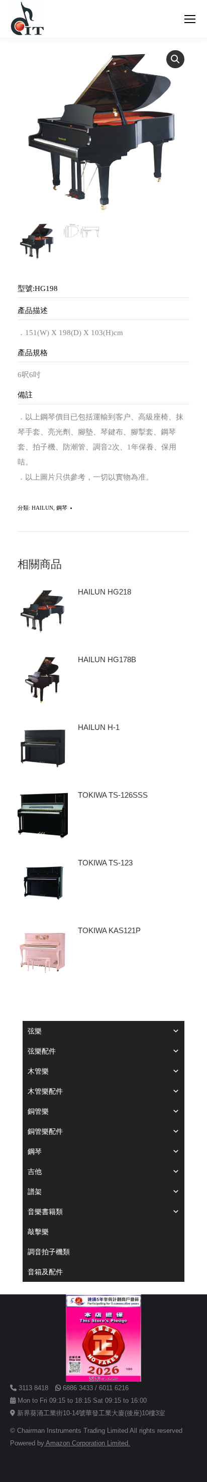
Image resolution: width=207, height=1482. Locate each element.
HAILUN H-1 (99, 727)
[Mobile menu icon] (190, 19)
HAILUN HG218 (104, 591)
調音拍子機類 (49, 1252)
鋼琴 (61, 508)
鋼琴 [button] (35, 1151)
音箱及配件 (45, 1272)
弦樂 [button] (35, 1031)
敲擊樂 (38, 1232)
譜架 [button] (35, 1192)
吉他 (35, 1171)
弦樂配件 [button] (42, 1051)
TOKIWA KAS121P (109, 930)
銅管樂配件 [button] (45, 1131)
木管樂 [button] (38, 1071)
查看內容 (97, 620)
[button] (175, 59)
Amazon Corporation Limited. (87, 1443)
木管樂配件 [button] (45, 1091)
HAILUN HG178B (107, 659)
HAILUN (42, 508)
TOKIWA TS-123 (105, 862)
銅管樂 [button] (38, 1111)
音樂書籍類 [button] (45, 1212)
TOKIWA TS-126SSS (113, 795)
